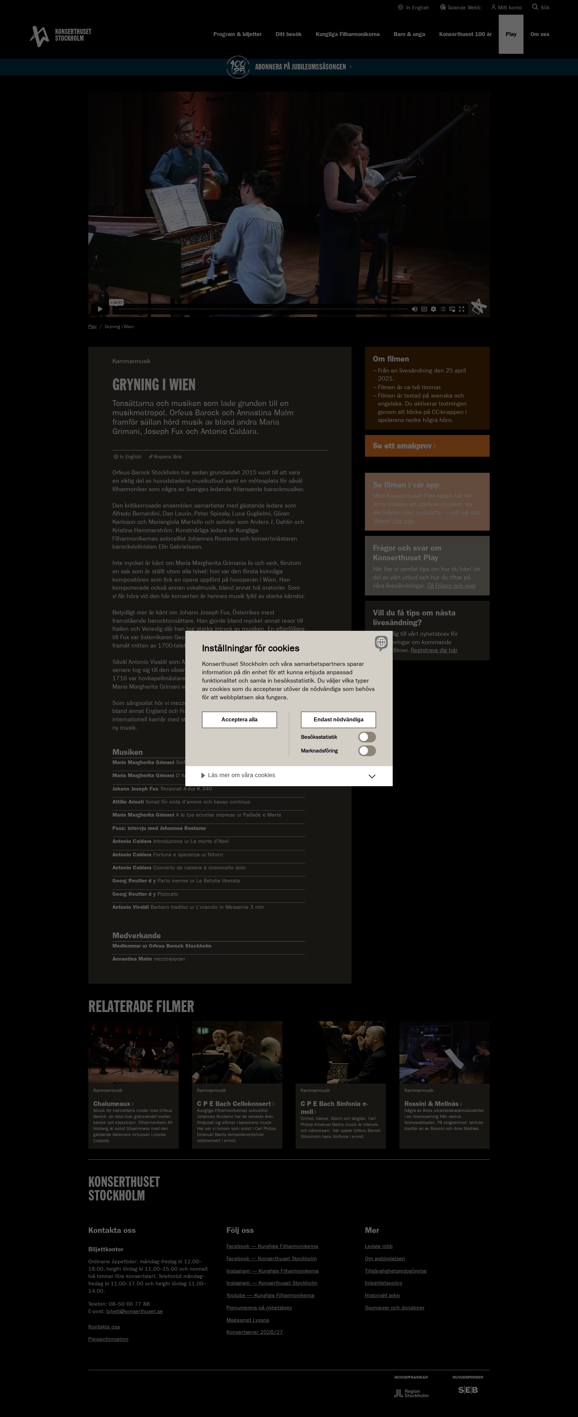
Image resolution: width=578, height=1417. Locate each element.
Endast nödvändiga (339, 719)
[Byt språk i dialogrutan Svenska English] (380, 643)
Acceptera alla (239, 719)
